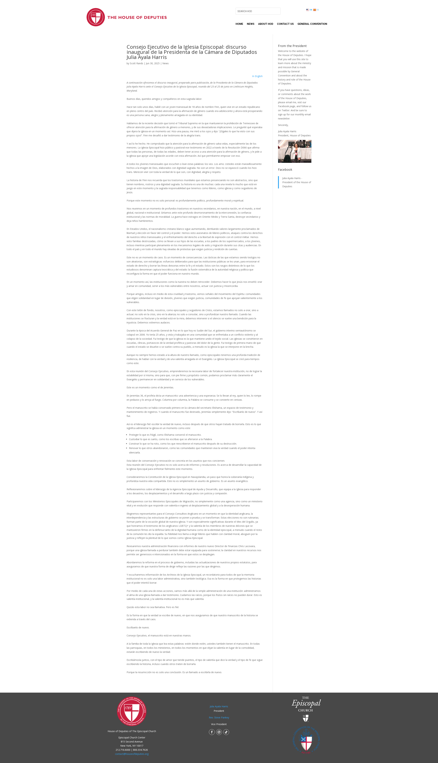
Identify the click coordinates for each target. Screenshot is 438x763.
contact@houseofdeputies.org (132, 753)
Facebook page (286, 106)
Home (239, 24)
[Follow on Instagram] (219, 732)
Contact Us (285, 24)
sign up (282, 114)
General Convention (312, 24)
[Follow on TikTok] (226, 732)
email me (291, 102)
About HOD (265, 24)
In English (257, 76)
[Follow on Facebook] (212, 732)
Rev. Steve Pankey (219, 717)
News (250, 24)
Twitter (285, 110)
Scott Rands (136, 63)
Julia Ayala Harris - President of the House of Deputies (296, 182)
